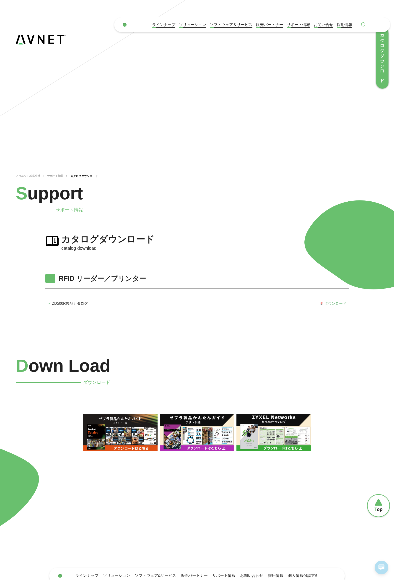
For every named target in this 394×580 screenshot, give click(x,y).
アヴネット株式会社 (28, 175)
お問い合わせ (251, 575)
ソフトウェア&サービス (155, 575)
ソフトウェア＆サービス (231, 24)
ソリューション (192, 24)
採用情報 (344, 24)
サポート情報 (298, 24)
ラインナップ (163, 24)
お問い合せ (323, 24)
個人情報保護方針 (303, 575)
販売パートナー (194, 575)
